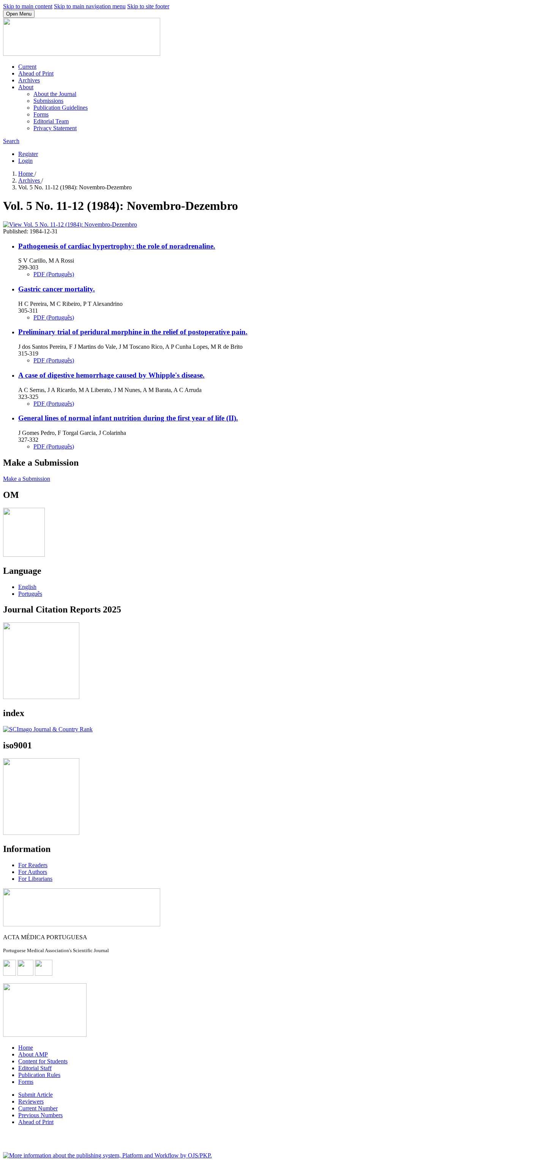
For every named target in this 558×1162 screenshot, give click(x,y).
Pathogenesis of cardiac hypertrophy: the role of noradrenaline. (116, 246)
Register (28, 154)
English (27, 587)
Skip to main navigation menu (90, 6)
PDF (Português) (53, 274)
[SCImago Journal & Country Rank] (48, 729)
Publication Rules (39, 1075)
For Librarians (35, 878)
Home (26, 173)
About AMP (33, 1054)
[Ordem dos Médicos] (24, 554)
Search (11, 141)
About (25, 87)
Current (27, 66)
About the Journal (54, 94)
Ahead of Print (36, 73)
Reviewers (31, 1101)
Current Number (38, 1108)
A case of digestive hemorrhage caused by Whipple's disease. (111, 375)
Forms (41, 114)
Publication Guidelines (60, 107)
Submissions (48, 101)
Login (25, 160)
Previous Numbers (40, 1115)
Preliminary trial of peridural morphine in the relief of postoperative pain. (132, 332)
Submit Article (35, 1094)
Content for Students (43, 1061)
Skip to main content (27, 6)
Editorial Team (51, 121)
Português (30, 593)
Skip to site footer (148, 6)
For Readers (32, 865)
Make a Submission (26, 479)
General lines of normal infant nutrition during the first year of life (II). (128, 418)
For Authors (32, 872)
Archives (29, 80)
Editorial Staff (35, 1068)
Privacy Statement (55, 128)
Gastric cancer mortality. (56, 289)
